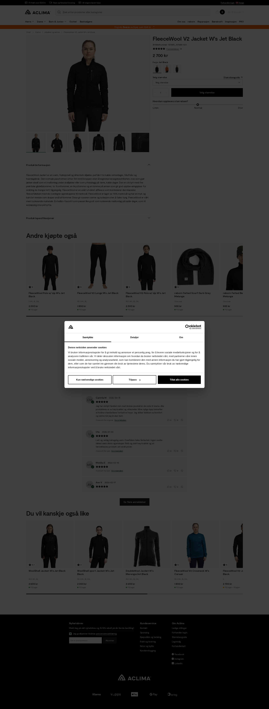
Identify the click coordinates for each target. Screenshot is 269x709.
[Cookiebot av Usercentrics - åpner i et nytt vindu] (187, 327)
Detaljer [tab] (134, 337)
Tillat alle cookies (179, 379)
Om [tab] (181, 337)
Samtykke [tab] (88, 337)
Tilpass (133, 379)
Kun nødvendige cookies (89, 379)
